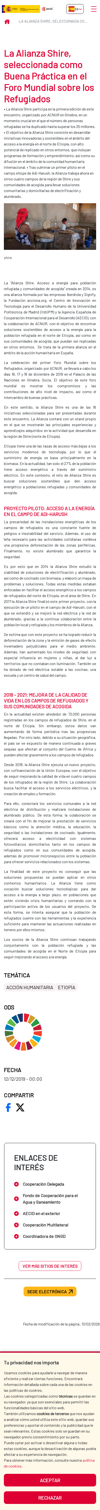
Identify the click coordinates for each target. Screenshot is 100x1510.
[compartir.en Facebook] (8, 1107)
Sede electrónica (47, 1291)
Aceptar (50, 1480)
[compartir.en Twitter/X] (20, 1107)
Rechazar (50, 1498)
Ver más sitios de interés (50, 1266)
